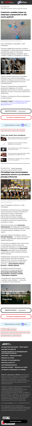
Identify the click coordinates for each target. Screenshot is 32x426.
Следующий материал (15, 421)
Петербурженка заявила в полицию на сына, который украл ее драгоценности (15, 102)
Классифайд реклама (9, 365)
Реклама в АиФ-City (8, 362)
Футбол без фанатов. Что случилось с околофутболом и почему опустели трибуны (15, 293)
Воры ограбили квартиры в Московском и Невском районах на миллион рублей (19, 138)
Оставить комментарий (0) (16, 117)
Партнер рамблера (15, 417)
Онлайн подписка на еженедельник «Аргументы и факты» (14, 352)
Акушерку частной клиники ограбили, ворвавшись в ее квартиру (18, 143)
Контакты (4, 355)
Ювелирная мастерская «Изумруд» (11, 41)
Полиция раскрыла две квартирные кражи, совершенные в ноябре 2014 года (19, 154)
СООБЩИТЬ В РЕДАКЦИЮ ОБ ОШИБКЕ (13, 369)
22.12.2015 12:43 (5, 7)
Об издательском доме (9, 347)
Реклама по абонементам (10, 360)
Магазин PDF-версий (8, 349)
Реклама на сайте (7, 358)
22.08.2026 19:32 (5, 168)
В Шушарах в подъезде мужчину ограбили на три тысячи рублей (19, 159)
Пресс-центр (23, 347)
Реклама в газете (16, 355)
